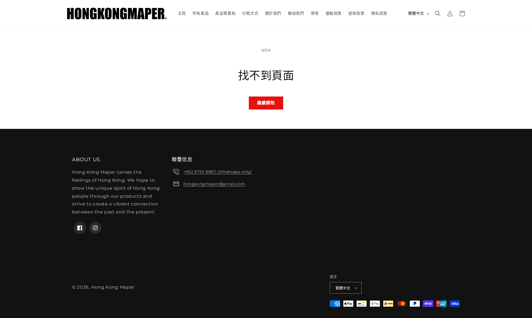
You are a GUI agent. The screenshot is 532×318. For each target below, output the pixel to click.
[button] (438, 13)
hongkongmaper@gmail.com (214, 183)
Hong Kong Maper (113, 287)
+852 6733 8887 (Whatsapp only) (217, 171)
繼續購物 (266, 102)
